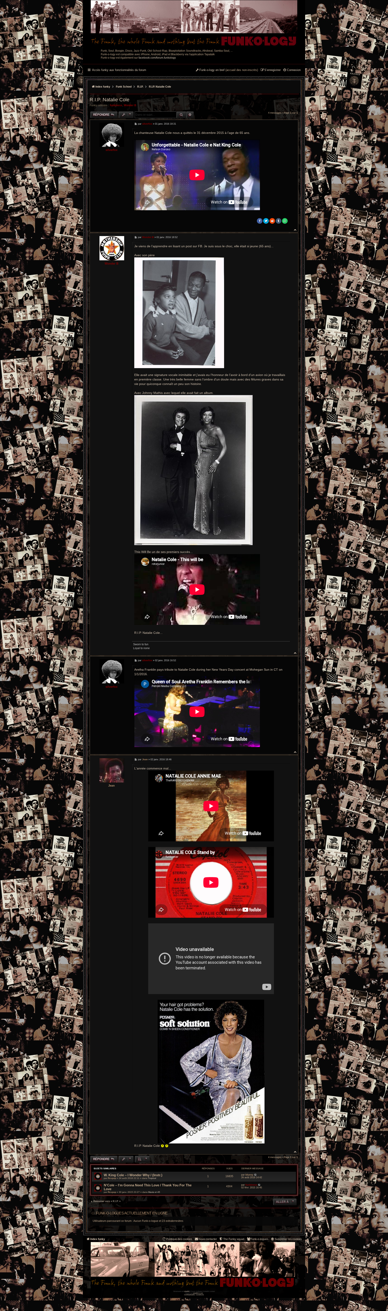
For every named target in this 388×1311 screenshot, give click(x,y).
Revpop (112, 1178)
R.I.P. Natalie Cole (160, 86)
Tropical (152, 1178)
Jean (111, 785)
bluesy (249, 1174)
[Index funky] (194, 23)
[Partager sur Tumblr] (278, 221)
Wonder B (130, 105)
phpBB (186, 1291)
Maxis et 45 (154, 1192)
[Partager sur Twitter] (266, 221)
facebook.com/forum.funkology (157, 57)
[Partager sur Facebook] (259, 221)
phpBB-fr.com (198, 1293)
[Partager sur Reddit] (272, 221)
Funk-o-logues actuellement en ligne (132, 1213)
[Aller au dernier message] (255, 1174)
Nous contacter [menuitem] (207, 1239)
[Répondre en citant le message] (285, 124)
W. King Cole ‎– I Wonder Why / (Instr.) (133, 1175)
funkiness (116, 105)
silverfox (111, 150)
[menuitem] (292, 70)
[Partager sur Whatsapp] (285, 221)
